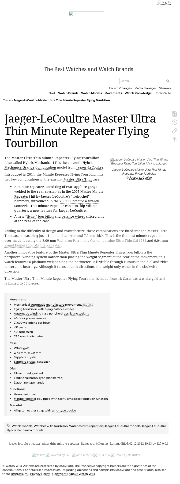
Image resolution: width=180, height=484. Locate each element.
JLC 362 (87, 304)
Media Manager (145, 88)
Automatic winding (27, 313)
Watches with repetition (86, 426)
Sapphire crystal (25, 357)
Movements (113, 93)
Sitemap (165, 88)
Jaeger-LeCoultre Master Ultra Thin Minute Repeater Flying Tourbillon (62, 100)
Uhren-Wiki (162, 93)
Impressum (19, 474)
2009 (63, 201)
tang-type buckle (64, 410)
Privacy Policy (40, 474)
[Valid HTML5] (82, 455)
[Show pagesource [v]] (174, 113)
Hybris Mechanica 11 (39, 162)
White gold (22, 348)
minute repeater (31, 186)
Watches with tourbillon (51, 426)
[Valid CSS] (102, 455)
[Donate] (38, 455)
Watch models (22, 426)
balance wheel (73, 216)
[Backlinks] (174, 130)
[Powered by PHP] (58, 455)
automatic (37, 304)
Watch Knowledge (138, 93)
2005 (75, 191)
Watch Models (91, 93)
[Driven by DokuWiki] (126, 455)
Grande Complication (39, 167)
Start (52, 93)
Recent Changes (120, 88)
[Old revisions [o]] (174, 122)
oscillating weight (76, 313)
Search (168, 81)
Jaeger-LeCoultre (140, 177)
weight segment (99, 257)
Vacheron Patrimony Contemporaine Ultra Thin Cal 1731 (101, 240)
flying (31, 216)
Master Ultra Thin (78, 179)
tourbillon (46, 216)
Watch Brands (68, 93)
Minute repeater (25, 398)
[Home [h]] (86, 36)
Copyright (59, 474)
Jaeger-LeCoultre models (122, 426)
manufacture (55, 304)
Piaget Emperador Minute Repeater (32, 245)
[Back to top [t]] (174, 138)
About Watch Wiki (82, 474)
